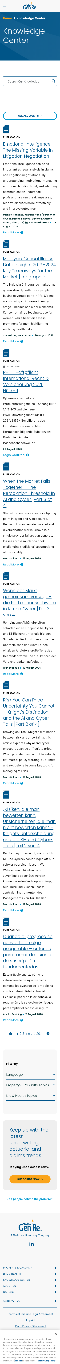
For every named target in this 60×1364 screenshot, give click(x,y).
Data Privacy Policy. (47, 1360)
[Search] (54, 81)
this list (18, 1360)
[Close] (56, 1334)
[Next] (48, 1033)
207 (39, 1033)
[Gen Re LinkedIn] (31, 1244)
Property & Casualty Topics (27, 1085)
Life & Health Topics (21, 1095)
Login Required (13, 455)
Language (14, 1074)
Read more (11, 232)
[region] (30, 1347)
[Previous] (10, 1033)
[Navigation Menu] (4, 6)
